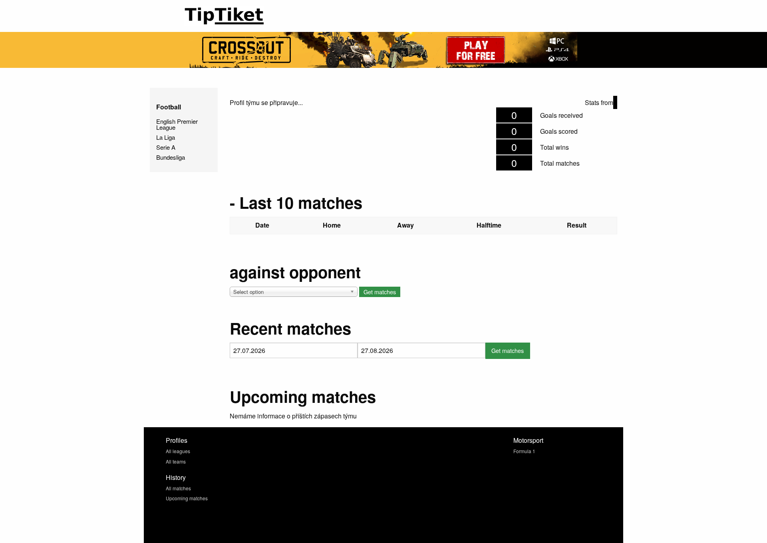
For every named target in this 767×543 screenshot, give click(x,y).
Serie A (165, 147)
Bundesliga (170, 157)
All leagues (178, 451)
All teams (176, 461)
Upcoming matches (187, 498)
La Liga (165, 137)
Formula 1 (524, 451)
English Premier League (177, 124)
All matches (178, 488)
